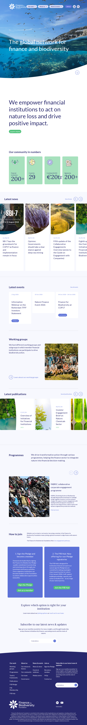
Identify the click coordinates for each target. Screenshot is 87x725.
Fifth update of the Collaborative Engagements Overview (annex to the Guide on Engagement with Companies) (62, 250)
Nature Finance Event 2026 (42, 303)
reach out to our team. (56, 613)
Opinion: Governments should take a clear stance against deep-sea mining (36, 247)
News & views (37, 667)
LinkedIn (57, 702)
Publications (14, 681)
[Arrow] (11, 377)
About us (42, 6)
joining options (42, 613)
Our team (24, 675)
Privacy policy (59, 706)
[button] (76, 199)
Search (78, 6)
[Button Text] (77, 73)
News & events (55, 6)
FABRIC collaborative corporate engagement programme (61, 487)
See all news (68, 199)
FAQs (46, 675)
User (74, 6)
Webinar (15, 321)
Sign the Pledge (49, 667)
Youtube (62, 702)
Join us (68, 6)
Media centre (37, 675)
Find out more (55, 510)
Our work (31, 6)
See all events (74, 287)
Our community (26, 672)
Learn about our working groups (26, 377)
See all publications (66, 394)
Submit (54, 641)
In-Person (62, 315)
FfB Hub (12, 693)
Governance (25, 679)
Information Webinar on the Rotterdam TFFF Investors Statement (18, 308)
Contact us (48, 679)
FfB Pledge (13, 684)
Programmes (14, 672)
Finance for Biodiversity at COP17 (65, 305)
